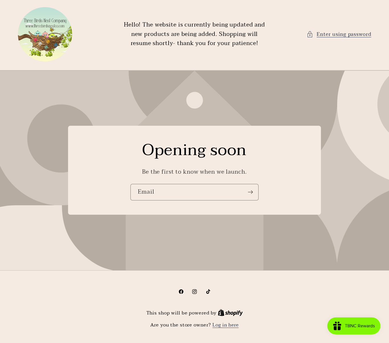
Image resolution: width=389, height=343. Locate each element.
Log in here (225, 325)
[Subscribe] (250, 192)
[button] (339, 34)
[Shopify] (230, 313)
